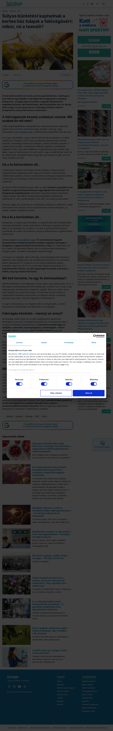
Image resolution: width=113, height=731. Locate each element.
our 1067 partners (22, 354)
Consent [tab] (19, 342)
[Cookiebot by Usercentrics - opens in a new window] (95, 336)
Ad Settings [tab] (68, 342)
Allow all (88, 393)
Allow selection (56, 393)
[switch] (44, 384)
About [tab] (93, 342)
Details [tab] (44, 342)
